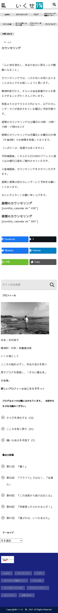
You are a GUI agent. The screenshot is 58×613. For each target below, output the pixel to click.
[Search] (52, 285)
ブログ (36, 14)
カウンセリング (21, 14)
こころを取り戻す (16, 429)
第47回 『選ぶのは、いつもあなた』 (28, 518)
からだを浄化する (16, 417)
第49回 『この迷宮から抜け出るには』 (29, 495)
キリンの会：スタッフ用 (21, 24)
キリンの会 (7, 24)
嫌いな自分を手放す (18, 440)
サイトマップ (50, 24)
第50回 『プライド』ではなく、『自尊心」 (29, 481)
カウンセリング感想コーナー (50, 14)
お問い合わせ (7, 34)
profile (7, 14)
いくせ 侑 (22, 609)
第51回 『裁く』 (16, 466)
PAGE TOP (53, 592)
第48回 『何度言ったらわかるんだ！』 (29, 506)
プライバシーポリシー (35, 24)
